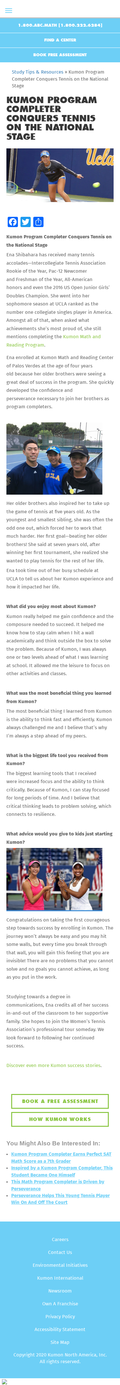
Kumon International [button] (60, 1278)
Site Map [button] (60, 1342)
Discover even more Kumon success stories (53, 1065)
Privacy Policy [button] (60, 1316)
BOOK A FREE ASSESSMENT (60, 1101)
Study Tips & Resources (37, 72)
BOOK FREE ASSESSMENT (60, 55)
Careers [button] (60, 1239)
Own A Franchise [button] (60, 1303)
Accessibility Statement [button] (60, 1329)
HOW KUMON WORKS (60, 1119)
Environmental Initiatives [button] (60, 1265)
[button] (12, 222)
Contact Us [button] (60, 1252)
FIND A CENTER (60, 40)
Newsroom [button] (60, 1291)
